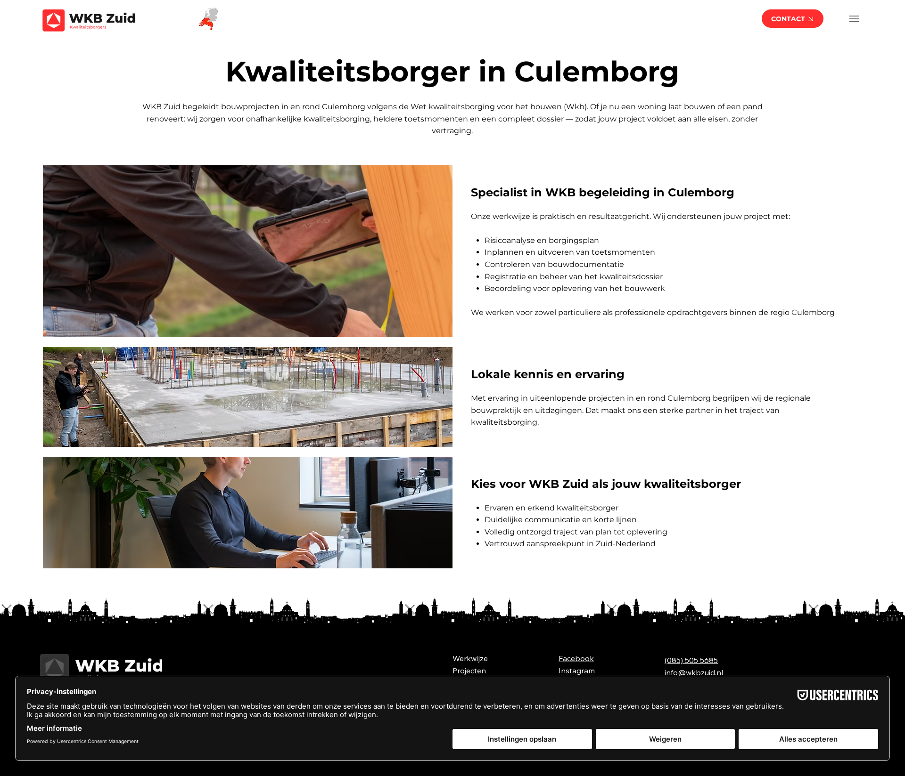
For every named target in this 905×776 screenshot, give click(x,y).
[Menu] (854, 18)
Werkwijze (470, 658)
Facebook (576, 658)
